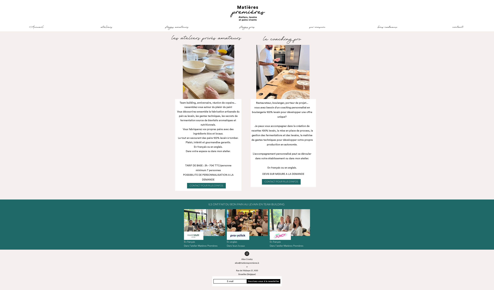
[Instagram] (247, 253)
